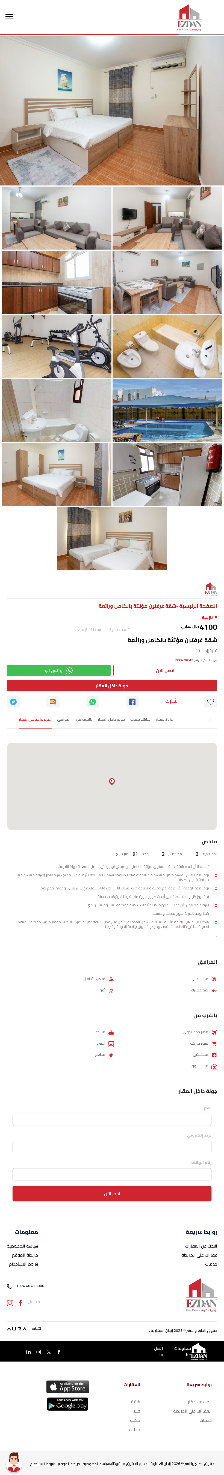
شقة (135, 1402)
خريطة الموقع (25, 1255)
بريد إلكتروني (199, 1135)
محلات (134, 1429)
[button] (112, 782)
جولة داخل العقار (112, 686)
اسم (207, 1108)
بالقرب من (84, 719)
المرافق (63, 719)
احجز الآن (112, 1193)
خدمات (211, 1264)
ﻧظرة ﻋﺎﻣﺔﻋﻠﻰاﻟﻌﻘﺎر (35, 719)
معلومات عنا (182, 1351)
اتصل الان (165, 670)
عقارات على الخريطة (199, 1255)
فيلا (137, 1411)
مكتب (135, 1420)
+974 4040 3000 (30, 1285)
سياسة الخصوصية (22, 1246)
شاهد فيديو (140, 719)
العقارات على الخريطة (192, 1411)
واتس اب (54, 670)
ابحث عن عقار (200, 1402)
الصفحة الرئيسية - (196, 605)
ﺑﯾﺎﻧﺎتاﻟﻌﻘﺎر (164, 719)
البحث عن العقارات (201, 1246)
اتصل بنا (158, 1351)
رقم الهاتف (201, 1163)
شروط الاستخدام (23, 1264)
